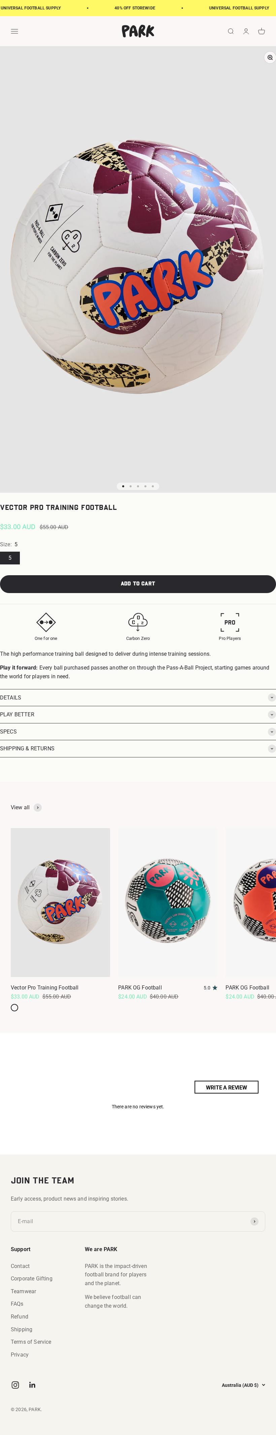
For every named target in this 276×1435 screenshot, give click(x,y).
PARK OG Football (140, 987)
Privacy (20, 1354)
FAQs (17, 1304)
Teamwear (23, 1291)
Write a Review (226, 1087)
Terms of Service (31, 1342)
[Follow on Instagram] (15, 1385)
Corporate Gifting (32, 1278)
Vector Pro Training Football (44, 987)
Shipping (21, 1329)
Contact (20, 1266)
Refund (19, 1316)
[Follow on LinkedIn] (32, 1385)
